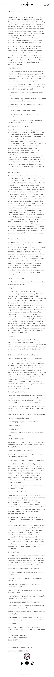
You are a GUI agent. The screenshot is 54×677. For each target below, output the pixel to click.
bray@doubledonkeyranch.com (20, 617)
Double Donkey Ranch (28, 675)
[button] (5, 5)
